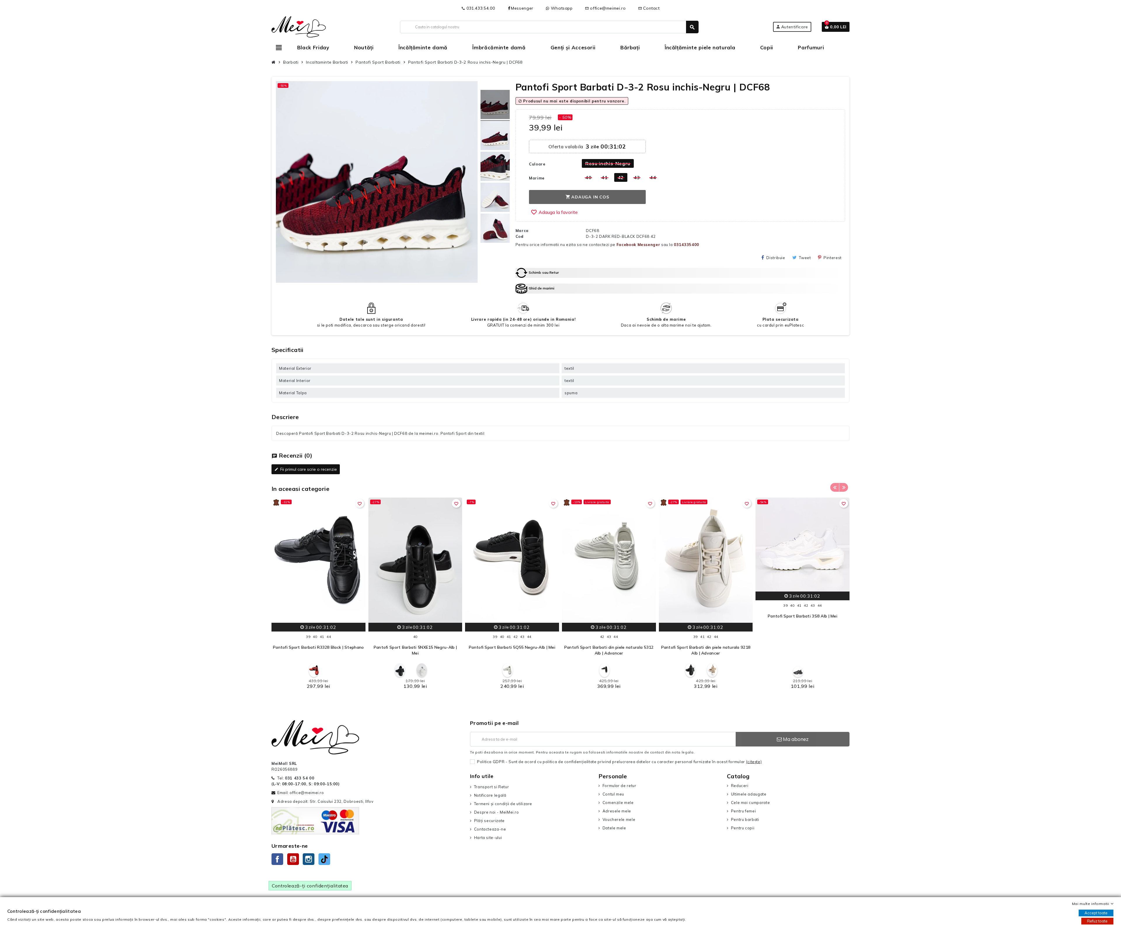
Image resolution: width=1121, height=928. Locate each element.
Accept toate (1096, 912)
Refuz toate (1097, 921)
